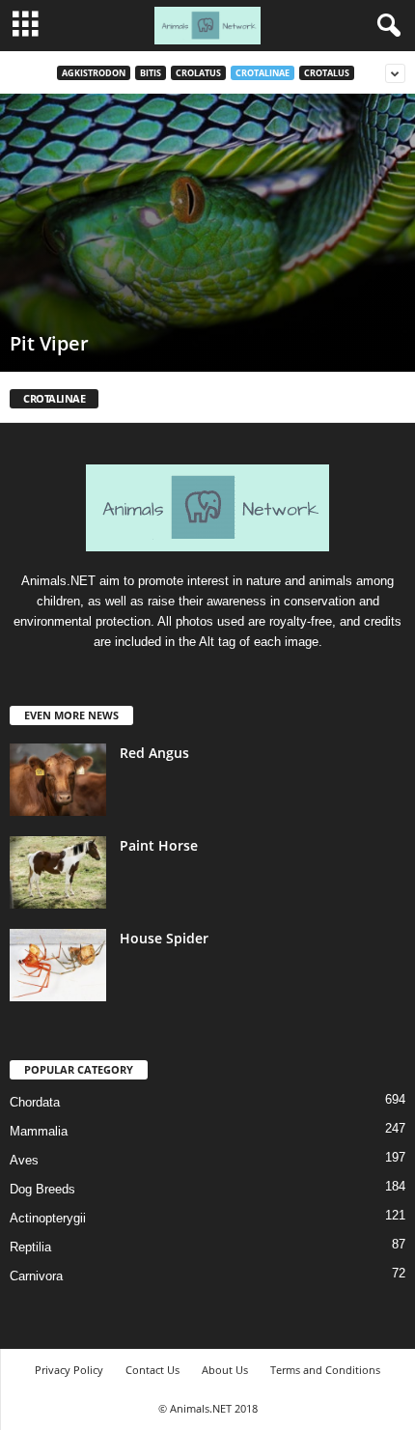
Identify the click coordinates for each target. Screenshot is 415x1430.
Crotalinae (262, 73)
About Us (225, 1369)
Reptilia (30, 1247)
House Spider (164, 938)
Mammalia (39, 1131)
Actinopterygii (48, 1218)
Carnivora (36, 1276)
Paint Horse (159, 845)
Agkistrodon (93, 73)
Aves (24, 1160)
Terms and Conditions (325, 1369)
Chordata (35, 1102)
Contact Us (152, 1369)
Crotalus (326, 73)
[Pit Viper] (207, 233)
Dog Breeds (42, 1189)
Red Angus (154, 752)
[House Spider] (58, 965)
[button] (385, 26)
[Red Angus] (58, 779)
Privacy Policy (69, 1369)
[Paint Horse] (58, 872)
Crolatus (198, 73)
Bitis (150, 73)
